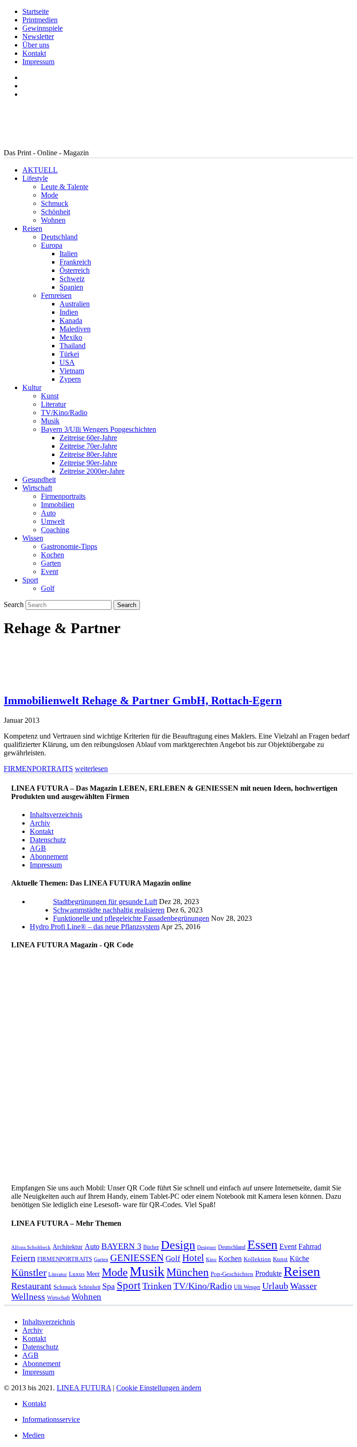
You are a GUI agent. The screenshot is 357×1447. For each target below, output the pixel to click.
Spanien (71, 287)
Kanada (71, 320)
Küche (299, 1258)
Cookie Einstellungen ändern (158, 1388)
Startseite (35, 11)
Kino (211, 1259)
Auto (48, 513)
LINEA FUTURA (84, 1388)
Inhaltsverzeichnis (56, 815)
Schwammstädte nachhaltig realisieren (109, 910)
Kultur (31, 387)
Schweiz (72, 279)
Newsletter (38, 36)
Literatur (53, 404)
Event (49, 571)
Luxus (77, 1273)
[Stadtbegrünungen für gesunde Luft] (41, 918)
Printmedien (40, 20)
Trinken (157, 1286)
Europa (51, 245)
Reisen (32, 228)
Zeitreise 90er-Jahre (88, 463)
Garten (51, 563)
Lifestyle (35, 178)
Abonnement (49, 856)
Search (14, 604)
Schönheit (55, 212)
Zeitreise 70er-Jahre (88, 446)
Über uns (35, 45)
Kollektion (257, 1258)
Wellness (28, 1297)
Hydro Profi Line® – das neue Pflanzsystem (94, 927)
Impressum (38, 62)
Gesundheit (39, 479)
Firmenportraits (63, 496)
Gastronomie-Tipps (69, 546)
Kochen (52, 555)
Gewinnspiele (42, 28)
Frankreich (75, 262)
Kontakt (34, 53)
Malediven (75, 329)
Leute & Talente (64, 187)
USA (67, 362)
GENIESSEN (137, 1257)
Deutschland (59, 237)
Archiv (40, 823)
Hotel (193, 1257)
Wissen (32, 538)
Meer (93, 1273)
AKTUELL (40, 170)
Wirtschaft (37, 488)
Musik (50, 421)
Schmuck (54, 203)
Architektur (68, 1246)
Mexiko (71, 337)
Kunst (50, 396)
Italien (69, 254)
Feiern (23, 1258)
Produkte (268, 1273)
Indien (69, 312)
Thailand (73, 346)
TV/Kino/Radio (64, 412)
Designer (206, 1247)
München (187, 1272)
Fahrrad (309, 1246)
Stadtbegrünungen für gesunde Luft (105, 901)
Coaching (55, 530)
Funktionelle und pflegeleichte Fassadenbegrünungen (131, 918)
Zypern (70, 379)
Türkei (69, 354)
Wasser (303, 1286)
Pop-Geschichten (232, 1273)
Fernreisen (56, 295)
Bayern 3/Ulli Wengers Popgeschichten (98, 429)
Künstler (28, 1272)
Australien (75, 304)
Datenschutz (48, 840)
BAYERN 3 (121, 1246)
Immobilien (57, 505)
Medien (33, 1435)
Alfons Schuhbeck (31, 1247)
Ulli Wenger (247, 1287)
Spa (108, 1286)
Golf (47, 588)
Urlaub (275, 1286)
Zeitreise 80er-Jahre (88, 454)
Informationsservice (51, 1419)
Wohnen (53, 220)
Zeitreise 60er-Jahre (88, 438)
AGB (38, 848)
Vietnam (72, 371)
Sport (30, 580)
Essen (262, 1244)
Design (178, 1245)
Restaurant (31, 1286)
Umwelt (53, 521)
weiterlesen (91, 769)
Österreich (75, 270)
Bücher (151, 1247)
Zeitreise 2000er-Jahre (92, 471)
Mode (49, 195)
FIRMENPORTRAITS (38, 769)
